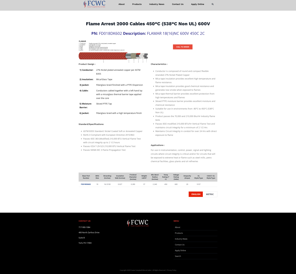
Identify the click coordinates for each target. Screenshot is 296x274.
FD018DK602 (86, 184)
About (177, 227)
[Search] (213, 4)
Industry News (181, 239)
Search (178, 256)
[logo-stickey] (94, 4)
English (195, 194)
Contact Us (180, 244)
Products (179, 233)
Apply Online (180, 250)
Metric (210, 194)
